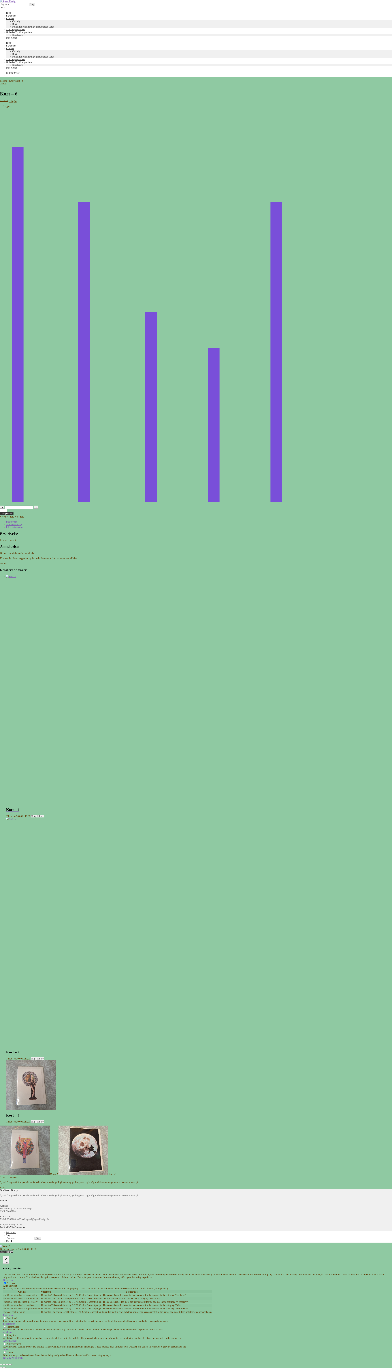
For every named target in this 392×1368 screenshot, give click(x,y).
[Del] (7, 1364)
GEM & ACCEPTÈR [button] (13, 1358)
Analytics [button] (7, 1332)
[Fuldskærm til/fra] (4, 1364)
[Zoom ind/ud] (1, 1364)
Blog (14, 24)
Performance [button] (9, 1323)
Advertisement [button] (10, 1341)
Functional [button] (8, 1315)
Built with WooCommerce (12, 1227)
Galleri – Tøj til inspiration (19, 32)
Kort (11, 81)
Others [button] (6, 1349)
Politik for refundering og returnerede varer (33, 26)
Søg (32, 4)
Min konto (11, 1232)
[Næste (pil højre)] (4, 1367)
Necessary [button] (8, 1280)
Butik (8, 13)
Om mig (16, 21)
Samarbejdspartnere (15, 29)
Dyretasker (17, 35)
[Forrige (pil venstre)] (1, 1367)
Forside (3, 81)
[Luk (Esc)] (10, 1364)
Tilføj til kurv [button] (37, 816)
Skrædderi (11, 15)
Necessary (12, 1283)
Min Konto (11, 37)
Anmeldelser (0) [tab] (14, 524)
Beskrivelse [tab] (11, 521)
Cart (9, 1241)
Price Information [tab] (14, 527)
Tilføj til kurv (6, 513)
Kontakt (10, 18)
